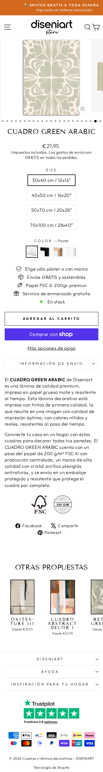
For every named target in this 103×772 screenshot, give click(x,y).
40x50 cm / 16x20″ (51, 195)
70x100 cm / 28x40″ (51, 225)
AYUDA (50, 671)
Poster (31, 251)
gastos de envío (70, 152)
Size (51, 170)
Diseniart (83, 379)
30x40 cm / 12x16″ (51, 180)
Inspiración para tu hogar (50, 684)
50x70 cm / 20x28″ (51, 210)
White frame (71, 251)
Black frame (45, 251)
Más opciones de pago (51, 348)
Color (51, 241)
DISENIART (50, 659)
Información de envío (52, 363)
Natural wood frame (58, 251)
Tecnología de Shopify (51, 767)
